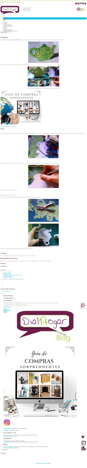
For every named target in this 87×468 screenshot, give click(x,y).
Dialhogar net (7, 441)
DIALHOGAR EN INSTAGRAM (10, 428)
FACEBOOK (6, 430)
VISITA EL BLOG (7, 307)
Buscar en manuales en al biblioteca (10, 447)
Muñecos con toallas (7, 273)
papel (5, 31)
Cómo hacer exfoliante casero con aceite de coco (12, 274)
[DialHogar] (11, 14)
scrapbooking (8, 31)
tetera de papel (14, 31)
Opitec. (13, 255)
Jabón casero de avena (7, 276)
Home (4, 15)
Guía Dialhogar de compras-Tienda (7, 126)
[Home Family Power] (81, 12)
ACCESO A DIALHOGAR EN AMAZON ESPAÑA (7, 311)
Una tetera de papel (7, 272)
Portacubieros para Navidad (8, 277)
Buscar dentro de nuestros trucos (10, 436)
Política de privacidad (40, 463)
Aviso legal (48, 463)
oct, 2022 (5, 18)
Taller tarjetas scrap (7, 291)
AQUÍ (32, 133)
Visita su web (3, 269)
